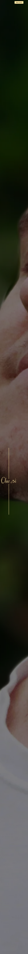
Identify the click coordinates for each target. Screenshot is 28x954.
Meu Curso (19, 2)
